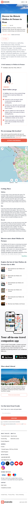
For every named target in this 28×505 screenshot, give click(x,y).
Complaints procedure (6, 487)
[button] (14, 163)
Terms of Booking (20, 494)
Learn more (18, 137)
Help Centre (3, 485)
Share (5, 38)
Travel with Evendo (5, 436)
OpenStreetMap (4, 146)
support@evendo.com (6, 459)
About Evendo (14, 436)
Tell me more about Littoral (14, 394)
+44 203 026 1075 (5, 457)
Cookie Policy (18, 423)
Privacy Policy (11, 494)
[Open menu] (26, 2)
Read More (24, 256)
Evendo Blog (4, 438)
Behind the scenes (15, 438)
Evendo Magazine (5, 441)
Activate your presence (14, 140)
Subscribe (14, 418)
